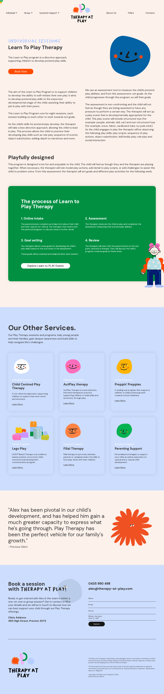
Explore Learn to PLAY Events (45, 266)
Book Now (21, 71)
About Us (111, 13)
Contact (150, 13)
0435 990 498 (99, 583)
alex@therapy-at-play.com (110, 589)
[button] (12, 13)
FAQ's (131, 13)
